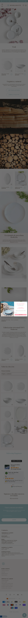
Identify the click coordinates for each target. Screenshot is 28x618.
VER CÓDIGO (21, 314)
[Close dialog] (26, 302)
